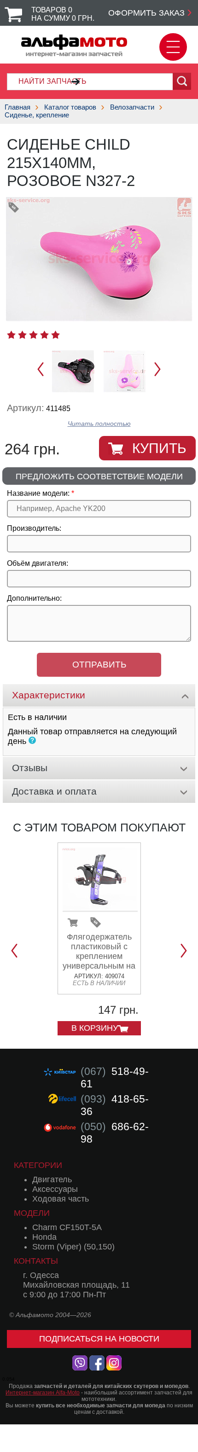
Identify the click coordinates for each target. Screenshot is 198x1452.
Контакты (36, 1261)
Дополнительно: (34, 598)
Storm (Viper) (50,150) (73, 1246)
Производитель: (34, 528)
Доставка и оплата (54, 791)
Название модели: (38, 493)
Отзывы (29, 767)
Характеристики (48, 695)
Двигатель (52, 1179)
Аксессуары (55, 1189)
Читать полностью (99, 423)
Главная (17, 107)
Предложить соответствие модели (99, 476)
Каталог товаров (70, 107)
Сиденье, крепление (37, 115)
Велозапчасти (132, 107)
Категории (38, 1165)
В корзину (94, 1028)
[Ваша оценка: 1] (11, 335)
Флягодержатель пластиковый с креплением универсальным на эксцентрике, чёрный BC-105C (99, 961)
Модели (32, 1213)
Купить (159, 448)
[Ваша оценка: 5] (55, 335)
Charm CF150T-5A (67, 1227)
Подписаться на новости (99, 1338)
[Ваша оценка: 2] (22, 335)
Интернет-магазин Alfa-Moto (43, 1392)
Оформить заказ (146, 12)
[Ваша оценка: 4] (44, 335)
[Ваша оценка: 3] (33, 335)
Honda (44, 1237)
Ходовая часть (60, 1198)
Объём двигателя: (37, 563)
